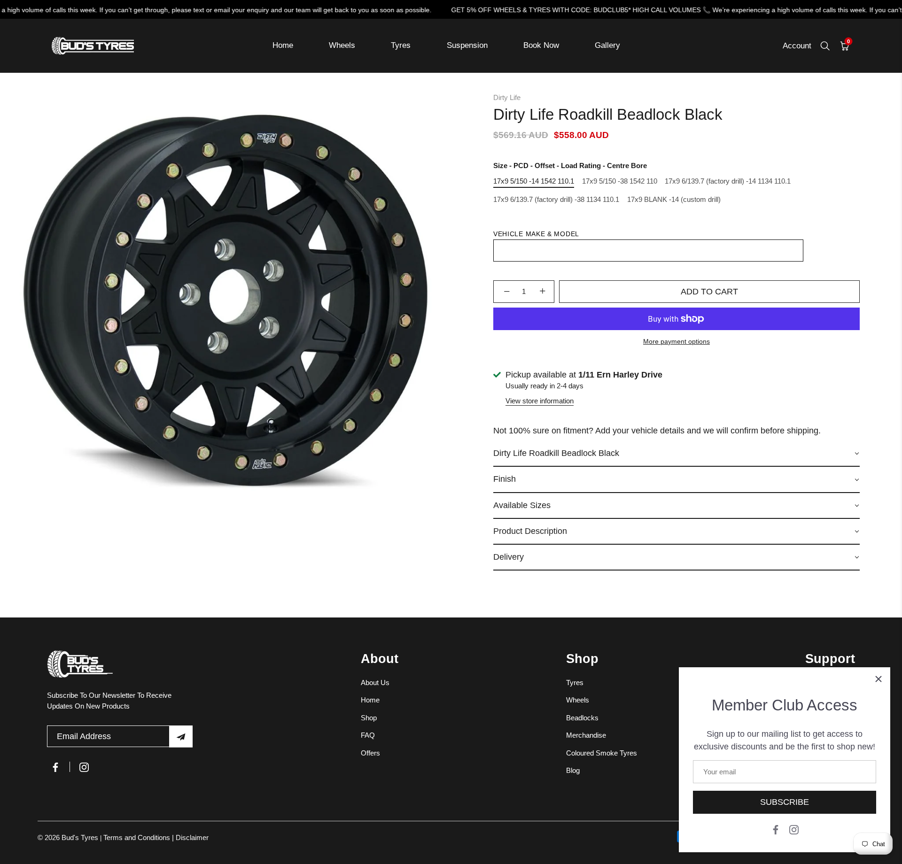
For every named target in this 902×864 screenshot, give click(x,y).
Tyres (401, 45)
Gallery (607, 45)
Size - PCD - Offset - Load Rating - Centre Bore (570, 166)
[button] (676, 454)
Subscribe (784, 802)
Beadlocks (582, 718)
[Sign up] (181, 736)
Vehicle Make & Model (536, 234)
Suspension (467, 45)
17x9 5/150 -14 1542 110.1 (533, 181)
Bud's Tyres (81, 837)
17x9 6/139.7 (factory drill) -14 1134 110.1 (728, 181)
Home (282, 45)
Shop (369, 718)
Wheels (342, 45)
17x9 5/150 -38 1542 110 (619, 181)
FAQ (368, 735)
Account (797, 45)
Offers (370, 753)
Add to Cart (709, 291)
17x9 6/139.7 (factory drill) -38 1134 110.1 (556, 199)
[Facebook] (775, 829)
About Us (375, 683)
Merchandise (586, 735)
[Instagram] (794, 829)
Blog (573, 770)
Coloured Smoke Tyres (601, 753)
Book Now (541, 45)
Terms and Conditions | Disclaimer (156, 837)
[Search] (825, 46)
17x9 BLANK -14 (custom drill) (674, 199)
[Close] (878, 679)
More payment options (676, 341)
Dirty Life (507, 97)
